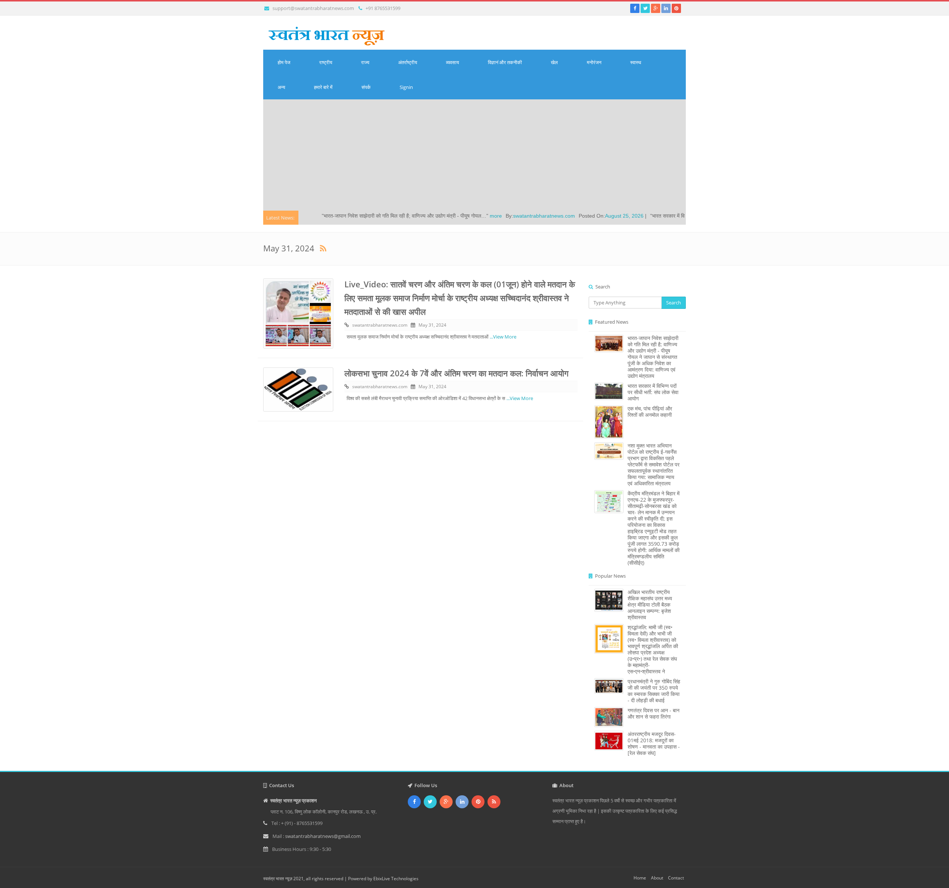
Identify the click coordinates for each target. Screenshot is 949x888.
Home (640, 878)
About (657, 878)
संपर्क (366, 87)
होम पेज (284, 62)
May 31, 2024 (432, 325)
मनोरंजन (594, 62)
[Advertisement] (474, 155)
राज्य (365, 62)
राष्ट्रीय (325, 62)
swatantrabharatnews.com (504, 216)
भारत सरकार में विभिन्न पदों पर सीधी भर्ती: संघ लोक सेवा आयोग (653, 392)
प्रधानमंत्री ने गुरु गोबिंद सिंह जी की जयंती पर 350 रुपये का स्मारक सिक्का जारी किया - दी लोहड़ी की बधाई (654, 691)
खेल (554, 62)
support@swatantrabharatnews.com (313, 8)
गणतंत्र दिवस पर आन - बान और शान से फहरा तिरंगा (653, 713)
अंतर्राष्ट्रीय (407, 62)
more (455, 216)
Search (673, 302)
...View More (503, 336)
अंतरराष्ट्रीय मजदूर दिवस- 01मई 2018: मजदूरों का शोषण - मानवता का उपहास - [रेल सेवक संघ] (654, 743)
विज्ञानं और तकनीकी (505, 62)
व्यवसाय (452, 62)
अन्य (281, 87)
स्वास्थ (635, 62)
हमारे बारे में (323, 87)
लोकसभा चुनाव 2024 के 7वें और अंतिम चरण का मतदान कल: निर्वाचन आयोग (456, 373)
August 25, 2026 (584, 216)
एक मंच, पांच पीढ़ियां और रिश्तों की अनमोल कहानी (650, 411)
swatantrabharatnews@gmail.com (323, 836)
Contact (676, 878)
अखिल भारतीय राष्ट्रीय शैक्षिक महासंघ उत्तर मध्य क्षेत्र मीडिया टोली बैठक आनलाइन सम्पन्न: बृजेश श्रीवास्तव (650, 604)
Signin (406, 87)
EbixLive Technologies (396, 878)
